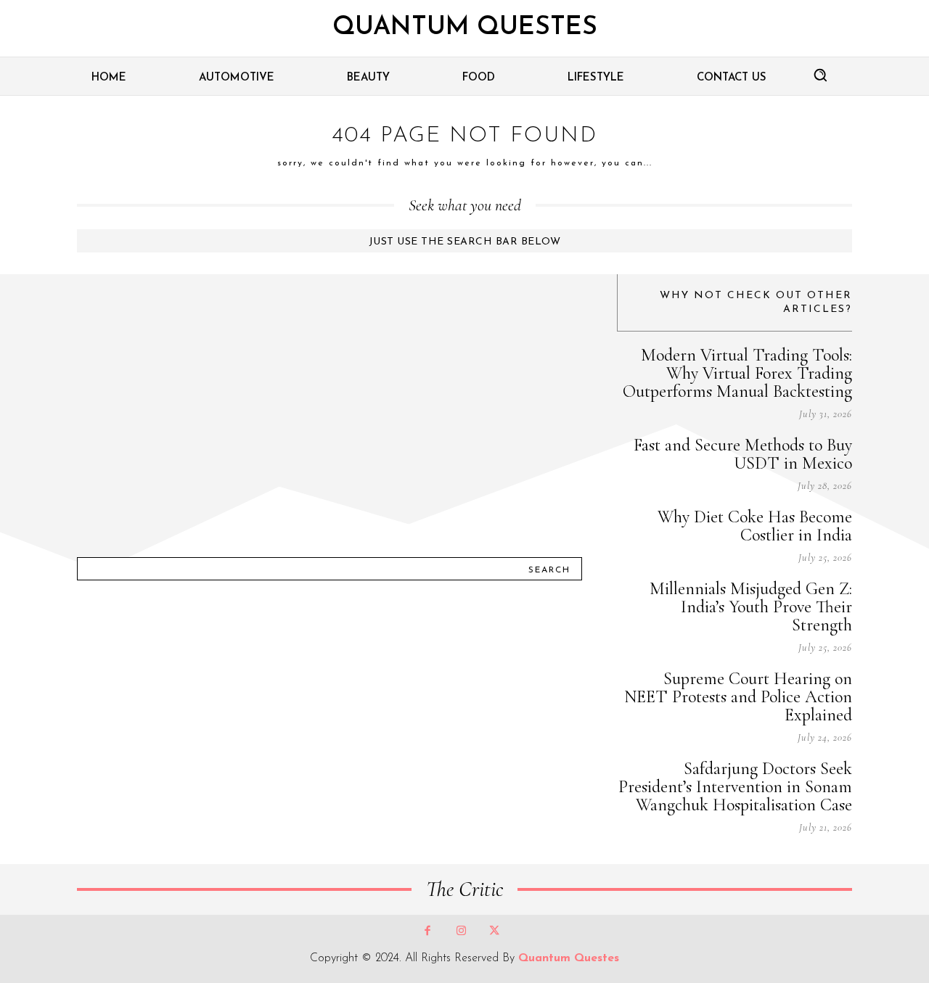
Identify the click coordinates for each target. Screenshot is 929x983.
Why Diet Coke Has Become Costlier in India (755, 526)
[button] (820, 74)
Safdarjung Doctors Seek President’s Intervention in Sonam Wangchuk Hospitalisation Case (735, 786)
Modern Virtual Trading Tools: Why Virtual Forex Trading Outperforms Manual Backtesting (737, 373)
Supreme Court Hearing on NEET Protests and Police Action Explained (738, 696)
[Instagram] (461, 931)
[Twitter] (494, 931)
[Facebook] (427, 931)
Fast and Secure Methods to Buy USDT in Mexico (743, 454)
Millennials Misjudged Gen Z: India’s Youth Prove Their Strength (751, 607)
